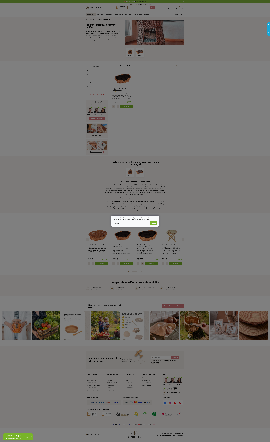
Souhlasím (153, 223)
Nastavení (116, 223)
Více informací (149, 219)
